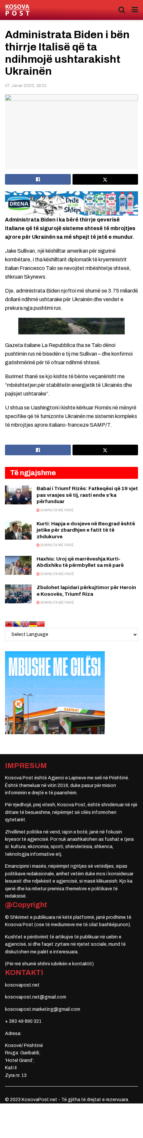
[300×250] (55, 692)
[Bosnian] (17, 623)
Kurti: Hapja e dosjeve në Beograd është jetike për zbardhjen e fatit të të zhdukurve (86, 530)
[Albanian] (9, 623)
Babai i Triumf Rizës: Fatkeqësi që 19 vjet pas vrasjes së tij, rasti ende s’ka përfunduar (87, 495)
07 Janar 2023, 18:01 (26, 85)
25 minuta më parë (57, 545)
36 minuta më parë (57, 602)
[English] (25, 623)
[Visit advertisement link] (71, 203)
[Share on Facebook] (38, 179)
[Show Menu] (135, 10)
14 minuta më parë (57, 510)
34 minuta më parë (57, 574)
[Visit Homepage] (17, 10)
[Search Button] (121, 10)
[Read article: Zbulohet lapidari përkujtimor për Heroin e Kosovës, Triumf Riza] (18, 593)
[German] (33, 623)
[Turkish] (41, 623)
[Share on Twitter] (105, 179)
